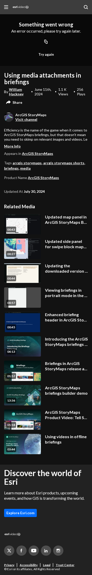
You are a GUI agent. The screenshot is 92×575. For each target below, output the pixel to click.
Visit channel (26, 119)
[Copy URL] (46, 42)
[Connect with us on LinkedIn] (46, 550)
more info (12, 146)
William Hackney (16, 91)
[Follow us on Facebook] (21, 550)
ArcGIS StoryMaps (37, 153)
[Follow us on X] (9, 550)
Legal (46, 565)
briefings (11, 168)
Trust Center (65, 565)
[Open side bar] (6, 7)
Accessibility (29, 565)
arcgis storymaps (27, 163)
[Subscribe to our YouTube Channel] (34, 550)
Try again (46, 54)
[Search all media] (86, 7)
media (25, 168)
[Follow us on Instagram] (58, 550)
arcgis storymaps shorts (63, 163)
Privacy (9, 565)
